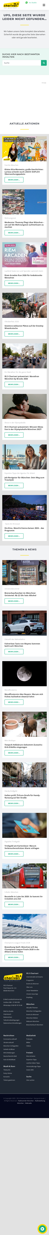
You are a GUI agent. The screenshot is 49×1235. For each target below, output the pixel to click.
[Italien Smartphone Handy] (24, 763)
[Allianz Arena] (24, 915)
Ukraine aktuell (8, 1042)
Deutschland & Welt (10, 1056)
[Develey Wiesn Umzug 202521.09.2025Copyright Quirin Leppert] (24, 293)
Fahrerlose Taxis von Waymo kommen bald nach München (22, 644)
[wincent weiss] (24, 395)
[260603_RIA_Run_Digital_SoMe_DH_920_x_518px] (24, 243)
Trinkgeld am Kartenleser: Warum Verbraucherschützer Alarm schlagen (22, 847)
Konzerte (6, 1077)
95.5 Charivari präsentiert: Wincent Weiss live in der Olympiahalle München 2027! (24, 428)
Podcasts (29, 1039)
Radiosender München (26, 1101)
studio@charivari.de (15, 999)
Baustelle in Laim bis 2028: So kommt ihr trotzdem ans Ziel (24, 897)
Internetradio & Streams (34, 977)
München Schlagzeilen (33, 1011)
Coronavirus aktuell (10, 1039)
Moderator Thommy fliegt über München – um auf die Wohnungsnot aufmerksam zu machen (24, 224)
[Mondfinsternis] (24, 662)
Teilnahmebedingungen (11, 1020)
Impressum (7, 1014)
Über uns (29, 987)
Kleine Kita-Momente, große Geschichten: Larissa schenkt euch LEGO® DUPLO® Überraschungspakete (24, 171)
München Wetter (32, 1018)
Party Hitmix (7, 1073)
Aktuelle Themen (32, 1008)
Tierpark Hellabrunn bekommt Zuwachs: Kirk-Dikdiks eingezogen (24, 746)
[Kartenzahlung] (24, 814)
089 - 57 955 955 (14, 1002)
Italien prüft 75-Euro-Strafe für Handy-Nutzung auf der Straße (22, 796)
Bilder (28, 1042)
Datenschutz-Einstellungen (12, 1023)
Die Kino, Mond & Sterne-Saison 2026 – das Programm (24, 529)
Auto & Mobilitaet (9, 1060)
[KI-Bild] (24, 445)
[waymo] (24, 611)
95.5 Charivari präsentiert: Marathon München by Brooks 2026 (22, 377)
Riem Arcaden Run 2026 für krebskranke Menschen (23, 276)
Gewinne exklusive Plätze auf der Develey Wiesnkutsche (24, 327)
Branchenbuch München (34, 1025)
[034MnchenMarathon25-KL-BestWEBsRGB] (24, 344)
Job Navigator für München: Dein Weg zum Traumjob (24, 478)
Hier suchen (30, 1080)
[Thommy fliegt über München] (24, 190)
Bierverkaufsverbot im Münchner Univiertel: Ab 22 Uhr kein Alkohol (20, 594)
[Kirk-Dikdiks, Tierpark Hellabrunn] (24, 712)
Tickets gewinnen (9, 1080)
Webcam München (32, 1021)
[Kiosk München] (24, 561)
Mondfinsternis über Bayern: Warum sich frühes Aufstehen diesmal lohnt (24, 695)
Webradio (28, 1103)
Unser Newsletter (32, 990)
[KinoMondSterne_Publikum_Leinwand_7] (24, 496)
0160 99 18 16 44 (16, 1005)
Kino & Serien (30, 1056)
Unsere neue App (32, 994)
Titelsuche (6, 1070)
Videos (28, 1046)
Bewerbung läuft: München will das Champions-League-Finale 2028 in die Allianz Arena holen (22, 949)
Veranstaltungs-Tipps (33, 1066)
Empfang (29, 997)
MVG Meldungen (9, 1053)
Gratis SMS (30, 1070)
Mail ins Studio (8, 1011)
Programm (30, 980)
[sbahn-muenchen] (24, 864)
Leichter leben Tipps (33, 1063)
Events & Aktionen (32, 984)
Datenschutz (7, 1017)
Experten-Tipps (31, 1060)
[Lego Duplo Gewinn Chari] (24, 137)
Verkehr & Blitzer (9, 1049)
